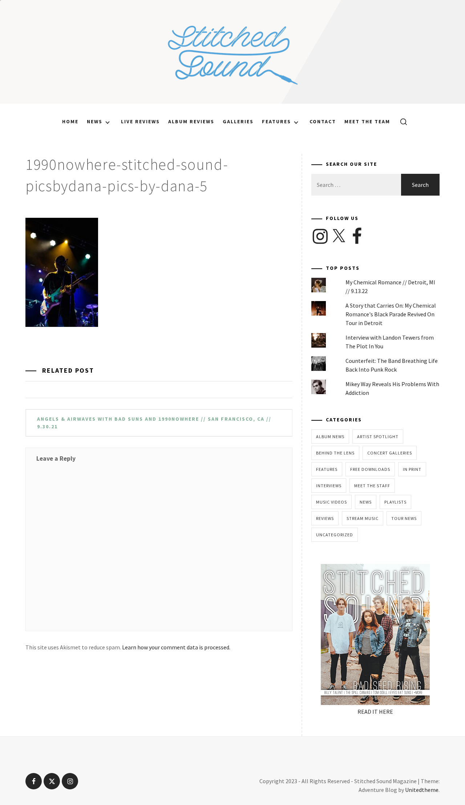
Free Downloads (370, 469)
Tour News (404, 518)
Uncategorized (334, 534)
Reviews (325, 518)
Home (70, 121)
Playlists (395, 502)
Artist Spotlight (378, 436)
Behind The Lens (335, 453)
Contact (323, 121)
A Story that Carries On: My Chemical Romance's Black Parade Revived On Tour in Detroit (390, 314)
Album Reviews (191, 121)
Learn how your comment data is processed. (176, 647)
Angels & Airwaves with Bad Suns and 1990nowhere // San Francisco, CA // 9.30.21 (154, 423)
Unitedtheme (421, 789)
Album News (330, 436)
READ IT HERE (375, 711)
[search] (401, 121)
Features (276, 121)
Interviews (328, 485)
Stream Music (363, 518)
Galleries (238, 121)
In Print (412, 469)
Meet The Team (367, 121)
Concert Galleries (389, 453)
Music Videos (331, 502)
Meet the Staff (372, 485)
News (94, 121)
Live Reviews (140, 121)
